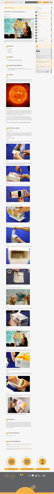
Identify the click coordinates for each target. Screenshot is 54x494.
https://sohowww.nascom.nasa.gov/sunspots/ (23, 446)
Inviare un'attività (6, 474)
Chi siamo (13, 474)
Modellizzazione (46, 41)
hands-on (45, 13)
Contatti (13, 477)
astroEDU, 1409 (38, 56)
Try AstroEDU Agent (46, 2)
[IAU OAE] (32, 476)
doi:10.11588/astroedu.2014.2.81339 (41, 57)
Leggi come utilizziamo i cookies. (20, 493)
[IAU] (29, 476)
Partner (13, 478)
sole (46, 12)
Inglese (13, 7)
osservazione (42, 13)
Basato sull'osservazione (40, 41)
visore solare (39, 12)
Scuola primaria (39, 24)
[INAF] (38, 477)
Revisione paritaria (6, 475)
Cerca (39, 2)
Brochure (13, 475)
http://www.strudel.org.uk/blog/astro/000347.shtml (25, 449)
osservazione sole (43, 12)
